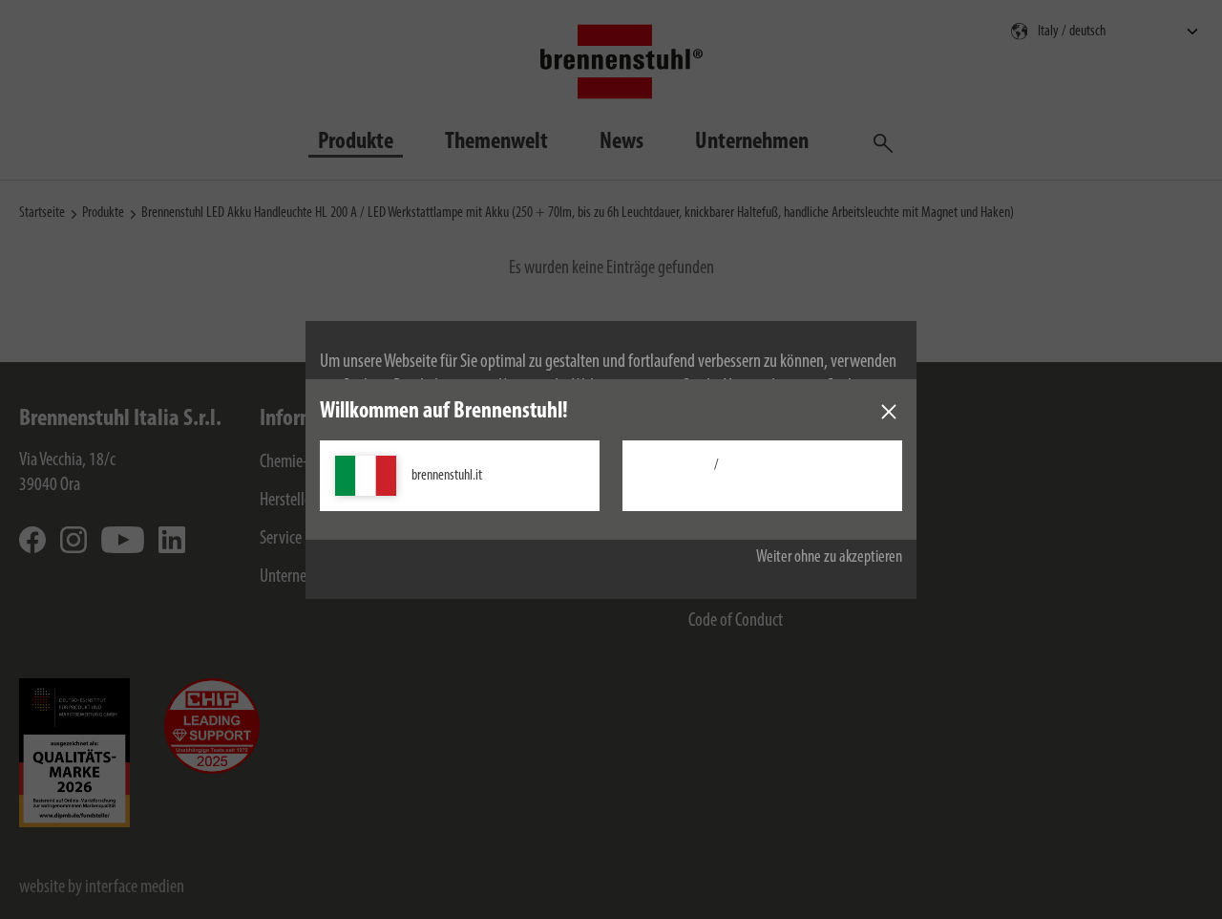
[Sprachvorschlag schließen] (888, 411)
